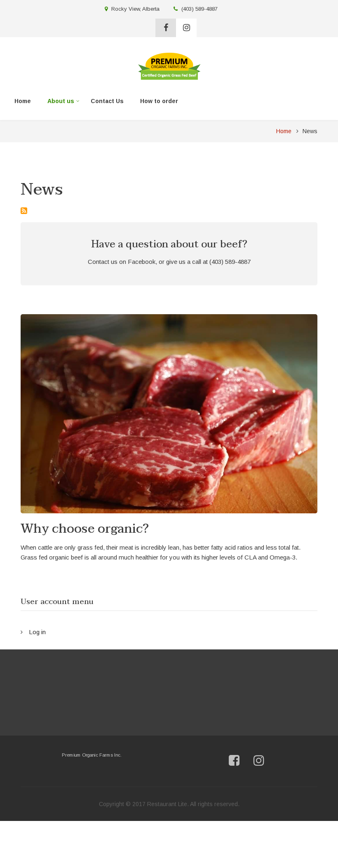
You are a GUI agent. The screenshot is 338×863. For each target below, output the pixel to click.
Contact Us (107, 101)
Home (22, 101)
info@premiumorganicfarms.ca (272, 709)
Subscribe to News (24, 210)
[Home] (169, 65)
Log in (37, 631)
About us (57, 103)
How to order (159, 101)
